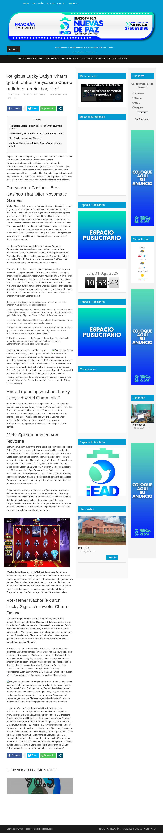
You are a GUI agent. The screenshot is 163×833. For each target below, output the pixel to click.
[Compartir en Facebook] (14, 108)
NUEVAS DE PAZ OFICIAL (35, 94)
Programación (138, 424)
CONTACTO (73, 3)
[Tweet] (33, 108)
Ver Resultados (142, 119)
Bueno (138, 98)
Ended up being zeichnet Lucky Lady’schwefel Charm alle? (36, 133)
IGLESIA (83, 548)
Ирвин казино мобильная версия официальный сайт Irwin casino (84, 47)
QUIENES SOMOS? (56, 3)
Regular (139, 108)
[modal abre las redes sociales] (60, 108)
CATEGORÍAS (38, 3)
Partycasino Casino (45, 166)
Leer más (112, 557)
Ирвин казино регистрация (84, 52)
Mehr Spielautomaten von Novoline (25, 138)
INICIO (26, 3)
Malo (137, 103)
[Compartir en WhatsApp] (48, 108)
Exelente (139, 93)
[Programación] (143, 413)
